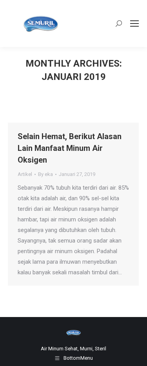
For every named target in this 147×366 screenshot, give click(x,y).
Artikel (25, 174)
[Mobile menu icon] (134, 23)
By (45, 174)
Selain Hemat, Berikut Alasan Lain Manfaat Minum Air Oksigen (70, 148)
